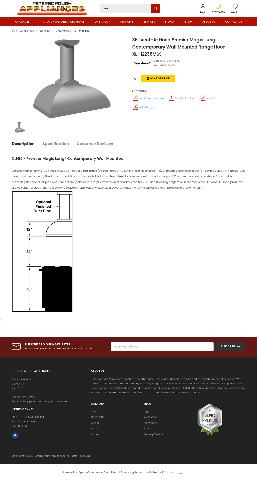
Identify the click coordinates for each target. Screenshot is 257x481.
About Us (208, 22)
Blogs (94, 428)
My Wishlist (150, 417)
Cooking (45, 31)
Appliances (22, 22)
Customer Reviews (95, 143)
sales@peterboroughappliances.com (43, 401)
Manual (211, 98)
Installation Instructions (151, 98)
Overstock (102, 22)
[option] (69, 79)
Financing (127, 22)
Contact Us (233, 22)
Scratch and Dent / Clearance (63, 22)
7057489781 (28, 396)
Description (23, 143)
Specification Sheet (185, 98)
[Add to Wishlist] (135, 78)
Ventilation (62, 31)
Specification (56, 143)
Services (149, 22)
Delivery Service (153, 434)
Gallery (95, 434)
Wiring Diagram (147, 107)
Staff (188, 22)
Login (147, 411)
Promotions (151, 423)
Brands (170, 22)
